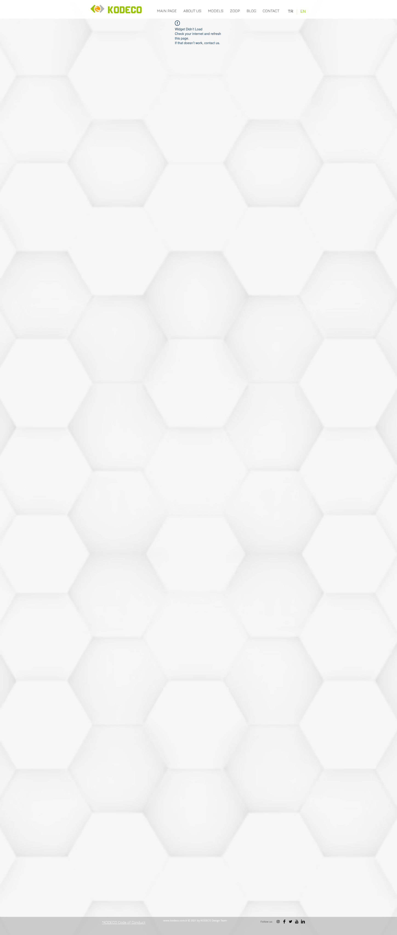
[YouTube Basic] (297, 922)
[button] (215, 11)
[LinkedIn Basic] (303, 922)
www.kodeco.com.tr (175, 920)
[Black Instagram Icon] (278, 922)
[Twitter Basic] (290, 922)
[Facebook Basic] (284, 922)
